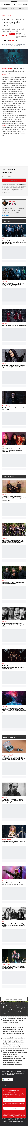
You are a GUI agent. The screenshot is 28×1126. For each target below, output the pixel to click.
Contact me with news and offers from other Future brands (14, 1104)
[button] (2, 4)
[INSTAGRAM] (13, 204)
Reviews (12, 34)
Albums (9, 15)
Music (3, 15)
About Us (4, 1086)
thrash (4, 125)
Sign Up (14, 1108)
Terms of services (20, 184)
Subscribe (20, 4)
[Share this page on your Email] (16, 40)
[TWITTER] (10, 204)
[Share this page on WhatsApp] (8, 40)
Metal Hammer (20, 34)
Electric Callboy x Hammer (17, 8)
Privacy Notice (22, 186)
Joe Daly (19, 33)
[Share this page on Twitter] (5, 40)
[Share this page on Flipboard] (13, 40)
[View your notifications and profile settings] (14, 4)
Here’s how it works (18, 45)
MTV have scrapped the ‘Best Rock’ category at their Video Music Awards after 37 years (15, 1020)
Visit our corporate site (8, 1074)
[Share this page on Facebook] (2, 40)
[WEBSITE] (15, 204)
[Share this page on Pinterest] (10, 40)
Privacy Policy (19, 1114)
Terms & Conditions (13, 1115)
